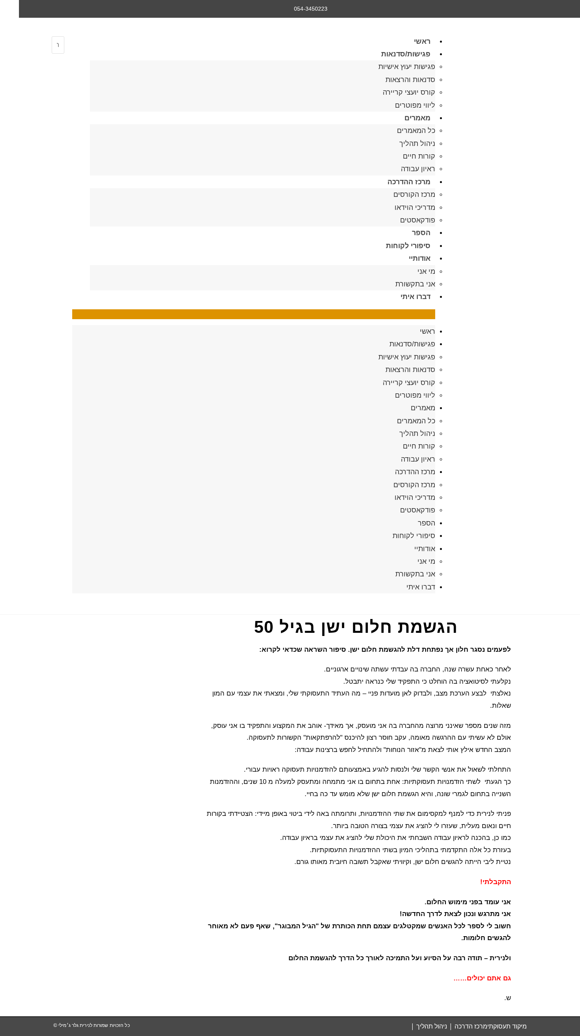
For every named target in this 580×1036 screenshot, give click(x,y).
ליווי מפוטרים (415, 105)
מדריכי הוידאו (415, 207)
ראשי (422, 41)
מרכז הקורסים (414, 194)
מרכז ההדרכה (408, 182)
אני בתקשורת (415, 284)
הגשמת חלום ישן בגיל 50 (355, 626)
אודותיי (419, 258)
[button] (253, 314)
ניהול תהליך (417, 144)
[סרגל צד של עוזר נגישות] (9, 9)
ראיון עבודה (418, 169)
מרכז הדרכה (471, 1026)
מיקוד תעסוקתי (507, 1026)
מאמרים (417, 118)
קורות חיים (419, 156)
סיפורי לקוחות (408, 246)
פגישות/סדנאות (405, 54)
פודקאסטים (417, 220)
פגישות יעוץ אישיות (406, 67)
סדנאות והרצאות (410, 80)
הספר (421, 233)
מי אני (426, 271)
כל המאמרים (416, 131)
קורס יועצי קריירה (409, 92)
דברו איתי (415, 297)
